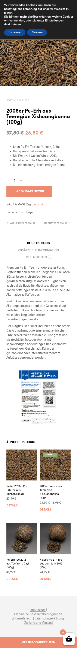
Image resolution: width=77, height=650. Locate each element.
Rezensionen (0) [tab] (38, 257)
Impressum (38, 610)
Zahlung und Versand (38, 622)
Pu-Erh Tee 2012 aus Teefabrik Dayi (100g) (17, 563)
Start (9, 100)
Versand (38, 204)
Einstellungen (54, 21)
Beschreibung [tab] (38, 243)
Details (12, 505)
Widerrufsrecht (22, 618)
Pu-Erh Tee (23, 100)
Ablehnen (37, 32)
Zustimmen (14, 32)
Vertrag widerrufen (38, 642)
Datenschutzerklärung (49, 618)
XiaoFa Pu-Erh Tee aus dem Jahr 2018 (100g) (51, 563)
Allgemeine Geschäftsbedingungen (38, 614)
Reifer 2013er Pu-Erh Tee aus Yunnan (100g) (16, 490)
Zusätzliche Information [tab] (38, 250)
